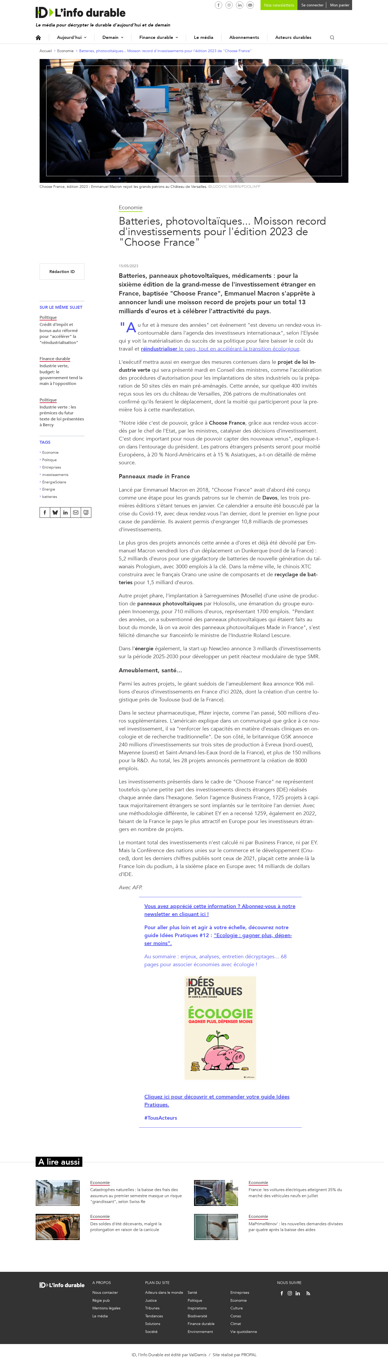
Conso (235, 1316)
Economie (65, 50)
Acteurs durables (293, 37)
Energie (48, 489)
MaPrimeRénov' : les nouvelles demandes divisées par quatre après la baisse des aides (296, 1226)
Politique (49, 459)
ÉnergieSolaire (54, 482)
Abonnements (244, 37)
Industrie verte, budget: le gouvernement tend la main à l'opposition (61, 374)
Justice (151, 1300)
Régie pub (101, 1300)
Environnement (200, 1331)
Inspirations (197, 1308)
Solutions (152, 1323)
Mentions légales (106, 1308)
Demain (110, 37)
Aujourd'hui (69, 37)
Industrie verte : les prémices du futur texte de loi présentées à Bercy (62, 416)
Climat (235, 1323)
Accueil (38, 37)
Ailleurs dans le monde (164, 1292)
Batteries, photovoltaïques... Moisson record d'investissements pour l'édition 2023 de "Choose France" (165, 50)
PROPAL (249, 1355)
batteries (49, 496)
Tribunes (152, 1308)
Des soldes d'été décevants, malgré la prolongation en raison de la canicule (126, 1226)
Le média (203, 37)
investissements (55, 474)
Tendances (154, 1316)
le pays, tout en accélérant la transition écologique (220, 348)
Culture (236, 1308)
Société (151, 1331)
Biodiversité (197, 1316)
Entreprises (51, 467)
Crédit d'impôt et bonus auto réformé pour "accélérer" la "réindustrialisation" (59, 333)
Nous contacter (105, 1292)
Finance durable (156, 37)
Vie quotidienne (243, 1331)
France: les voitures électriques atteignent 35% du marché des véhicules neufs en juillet (295, 1192)
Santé (192, 1292)
